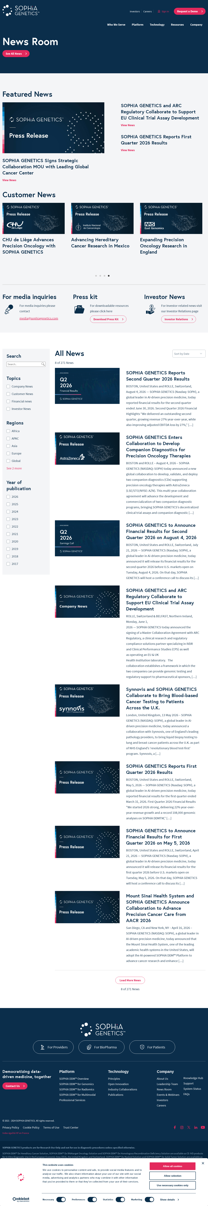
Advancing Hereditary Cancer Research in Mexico (100, 242)
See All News (14, 53)
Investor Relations (176, 319)
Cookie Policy (31, 1127)
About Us (162, 1079)
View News (9, 180)
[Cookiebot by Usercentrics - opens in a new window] (21, 1199)
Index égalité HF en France (15, 1132)
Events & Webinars (168, 1095)
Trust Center (70, 1127)
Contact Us (13, 1086)
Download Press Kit (105, 319)
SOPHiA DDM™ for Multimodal (77, 1095)
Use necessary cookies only (172, 1185)
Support (188, 1083)
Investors (135, 11)
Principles (114, 1079)
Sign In (165, 11)
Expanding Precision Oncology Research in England (163, 245)
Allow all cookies (172, 1166)
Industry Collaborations (122, 1089)
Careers (147, 11)
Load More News (130, 980)
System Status (192, 1089)
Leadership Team (167, 1084)
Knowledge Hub (193, 1078)
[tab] (96, 276)
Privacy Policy (10, 1127)
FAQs (186, 1094)
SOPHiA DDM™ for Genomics (76, 1084)
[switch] (92, 1199)
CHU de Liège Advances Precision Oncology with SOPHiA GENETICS (28, 245)
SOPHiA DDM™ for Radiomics (76, 1089)
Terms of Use (51, 1127)
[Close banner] (203, 1163)
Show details (167, 1199)
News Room (164, 1089)
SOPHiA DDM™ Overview (74, 1079)
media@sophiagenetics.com (39, 318)
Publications (115, 1095)
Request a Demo (187, 11)
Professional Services (72, 1100)
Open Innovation (118, 1084)
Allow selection (172, 1175)
